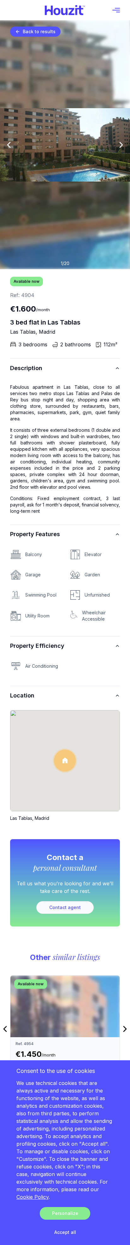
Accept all (65, 1232)
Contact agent (65, 907)
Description (26, 368)
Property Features (35, 534)
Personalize (65, 1213)
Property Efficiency (37, 645)
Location (22, 695)
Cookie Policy (32, 1197)
